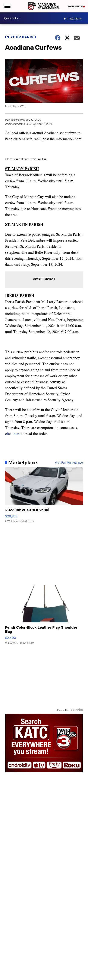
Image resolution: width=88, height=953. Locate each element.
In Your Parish (20, 37)
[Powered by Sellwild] (76, 709)
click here (13, 433)
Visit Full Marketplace (69, 462)
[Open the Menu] (7, 6)
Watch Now (75, 6)
